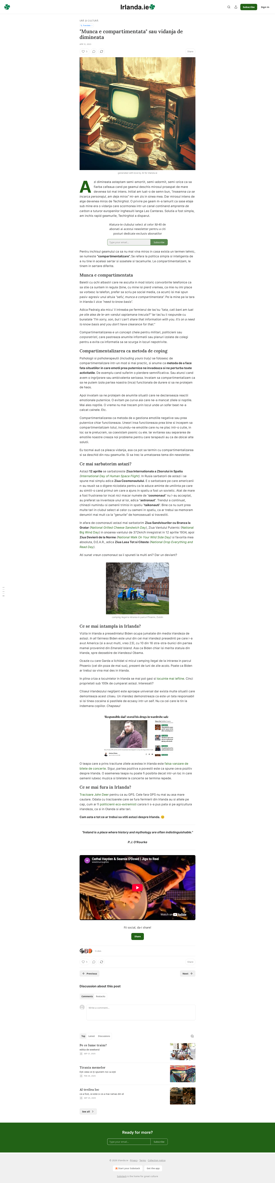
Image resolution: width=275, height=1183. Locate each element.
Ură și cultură (89, 20)
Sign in (265, 7)
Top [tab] (83, 1036)
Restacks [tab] (100, 996)
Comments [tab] (87, 996)
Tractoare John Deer (94, 794)
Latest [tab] (91, 1036)
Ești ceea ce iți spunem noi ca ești (98, 1071)
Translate (86, 25)
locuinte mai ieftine (170, 678)
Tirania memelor (93, 1067)
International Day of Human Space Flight (110, 476)
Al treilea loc (89, 1089)
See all (86, 1111)
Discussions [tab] (104, 1036)
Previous (92, 973)
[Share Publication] (236, 7)
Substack (122, 1176)
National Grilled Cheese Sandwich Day (118, 527)
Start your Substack (129, 1168)
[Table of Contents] (3, 591)
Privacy (134, 1160)
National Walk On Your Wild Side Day (144, 537)
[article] (137, 1051)
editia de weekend (89, 1049)
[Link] (75, 275)
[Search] (229, 7)
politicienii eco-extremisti (118, 804)
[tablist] (93, 996)
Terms (142, 1160)
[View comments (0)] (94, 51)
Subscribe (249, 7)
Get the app (153, 1168)
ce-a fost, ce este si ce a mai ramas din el (102, 1093)
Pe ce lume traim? (93, 1045)
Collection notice (157, 1160)
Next (185, 973)
